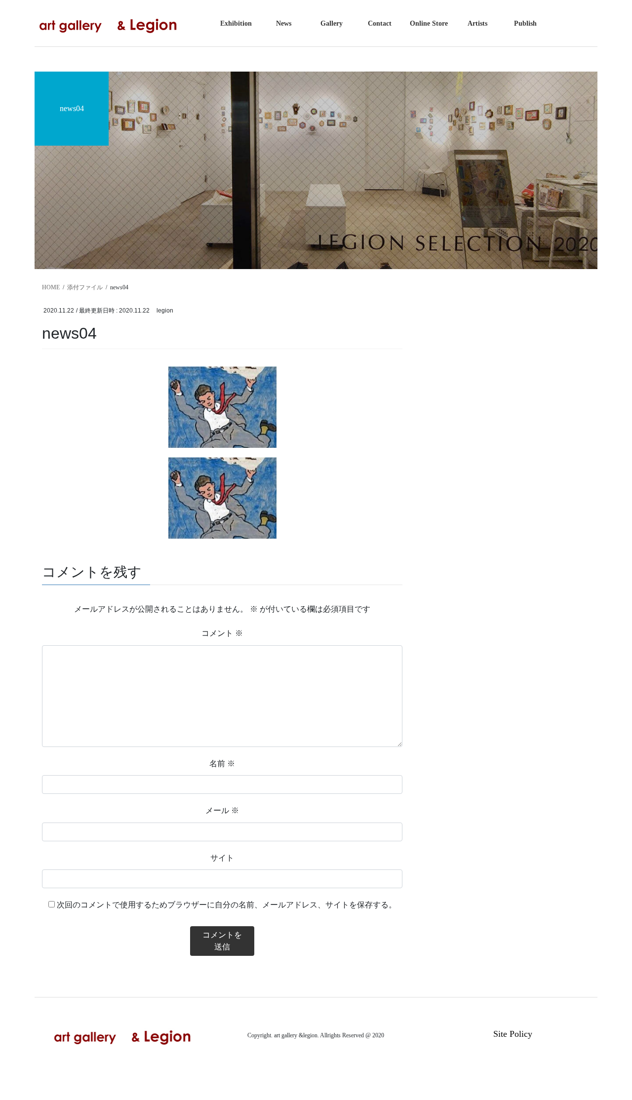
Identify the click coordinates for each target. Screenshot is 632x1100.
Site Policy (512, 1034)
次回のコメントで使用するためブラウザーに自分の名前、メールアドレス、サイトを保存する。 (226, 905)
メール (222, 810)
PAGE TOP (607, 1058)
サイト (222, 858)
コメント (222, 633)
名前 (222, 763)
